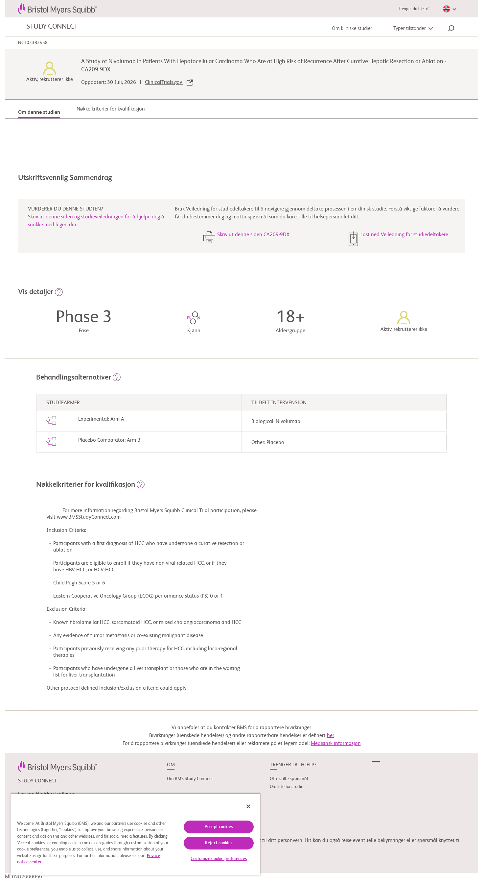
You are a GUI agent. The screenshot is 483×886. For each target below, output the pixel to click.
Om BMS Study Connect (190, 778)
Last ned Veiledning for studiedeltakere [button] (404, 234)
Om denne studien (39, 112)
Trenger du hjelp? (413, 9)
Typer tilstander (409, 28)
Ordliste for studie (286, 786)
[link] (57, 766)
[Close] (248, 806)
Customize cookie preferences (219, 859)
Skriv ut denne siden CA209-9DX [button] (253, 234)
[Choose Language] (449, 8)
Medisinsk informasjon (336, 743)
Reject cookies (218, 843)
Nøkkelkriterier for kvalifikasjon (111, 109)
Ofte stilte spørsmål (289, 778)
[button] (451, 29)
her (330, 735)
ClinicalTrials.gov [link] (164, 82)
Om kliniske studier (352, 28)
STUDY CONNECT (52, 26)
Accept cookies (219, 827)
